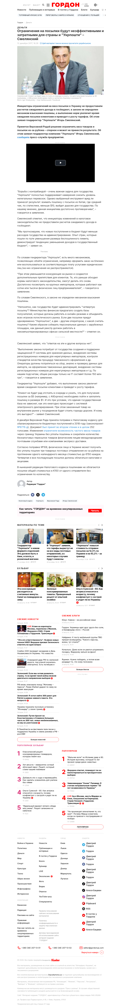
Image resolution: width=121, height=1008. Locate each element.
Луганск (64, 878)
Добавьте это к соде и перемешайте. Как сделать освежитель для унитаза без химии (40, 780)
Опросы (43, 891)
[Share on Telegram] (43, 495)
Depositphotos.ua (55, 975)
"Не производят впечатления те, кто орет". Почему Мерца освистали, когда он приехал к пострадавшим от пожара (84, 815)
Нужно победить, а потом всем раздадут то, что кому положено (80, 660)
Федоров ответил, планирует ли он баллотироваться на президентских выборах (84, 772)
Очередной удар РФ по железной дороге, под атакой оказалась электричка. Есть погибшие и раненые (37, 663)
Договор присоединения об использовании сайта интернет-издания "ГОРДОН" (49, 936)
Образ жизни (23, 878)
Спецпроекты (45, 901)
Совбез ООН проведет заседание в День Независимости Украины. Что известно (36, 652)
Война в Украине (25, 843)
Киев (62, 843)
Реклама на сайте (25, 915)
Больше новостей (38, 740)
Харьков (64, 863)
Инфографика (23, 889)
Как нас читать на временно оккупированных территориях (25, 932)
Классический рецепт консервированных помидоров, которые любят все (37, 754)
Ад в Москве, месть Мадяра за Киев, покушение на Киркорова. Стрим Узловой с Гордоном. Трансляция (84, 799)
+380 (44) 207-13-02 (62, 948)
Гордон (20, 22)
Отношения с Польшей (88, 15)
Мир (19, 858)
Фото (41, 881)
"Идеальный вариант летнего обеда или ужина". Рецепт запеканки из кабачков (39, 808)
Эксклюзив (44, 876)
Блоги (84, 9)
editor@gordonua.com (94, 948)
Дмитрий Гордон (91, 844)
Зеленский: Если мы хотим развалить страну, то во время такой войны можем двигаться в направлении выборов (36, 675)
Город (63, 838)
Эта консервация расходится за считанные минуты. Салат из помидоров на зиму (29, 594)
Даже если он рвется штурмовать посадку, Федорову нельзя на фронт (83, 650)
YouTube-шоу (45, 896)
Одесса (63, 853)
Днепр (63, 868)
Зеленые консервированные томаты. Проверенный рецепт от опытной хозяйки (59, 594)
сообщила (23, 137)
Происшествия (24, 884)
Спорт (20, 863)
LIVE (41, 871)
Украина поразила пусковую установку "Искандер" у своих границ (35, 708)
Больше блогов (82, 669)
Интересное (23, 894)
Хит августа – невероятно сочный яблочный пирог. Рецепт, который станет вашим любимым (38, 767)
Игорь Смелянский (70, 501)
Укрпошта (40, 501)
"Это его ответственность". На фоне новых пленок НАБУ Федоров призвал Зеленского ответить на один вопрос (38, 642)
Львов (63, 848)
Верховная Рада (53, 501)
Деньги (29, 22)
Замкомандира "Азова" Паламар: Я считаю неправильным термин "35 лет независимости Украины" (84, 785)
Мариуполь (65, 873)
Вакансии (21, 905)
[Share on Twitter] (38, 495)
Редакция (21, 910)
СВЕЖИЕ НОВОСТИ (28, 619)
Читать (95, 510)
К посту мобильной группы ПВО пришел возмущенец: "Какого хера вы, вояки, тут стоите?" (82, 639)
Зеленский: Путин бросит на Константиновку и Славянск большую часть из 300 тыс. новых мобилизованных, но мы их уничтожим (37, 719)
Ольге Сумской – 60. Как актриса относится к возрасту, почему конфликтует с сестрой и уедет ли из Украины (40, 794)
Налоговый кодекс (26, 501)
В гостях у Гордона (68, 9)
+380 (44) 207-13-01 (31, 948)
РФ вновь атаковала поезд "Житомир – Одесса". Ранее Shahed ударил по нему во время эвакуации (37, 686)
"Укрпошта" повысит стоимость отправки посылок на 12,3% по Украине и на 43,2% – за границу (89, 551)
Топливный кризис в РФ (30, 15)
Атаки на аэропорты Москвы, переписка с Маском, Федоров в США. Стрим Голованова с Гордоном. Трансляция (37, 630)
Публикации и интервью (42, 9)
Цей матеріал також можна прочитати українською (66, 43)
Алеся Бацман (93, 890)
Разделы (42, 838)
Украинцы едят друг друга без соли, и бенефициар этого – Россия (83, 628)
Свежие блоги (71, 615)
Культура (21, 868)
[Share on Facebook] (32, 495)
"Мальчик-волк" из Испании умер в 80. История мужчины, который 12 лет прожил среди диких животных (85, 759)
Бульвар (94, 9)
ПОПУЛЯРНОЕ (69, 751)
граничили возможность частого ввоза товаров (72, 430)
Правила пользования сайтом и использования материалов (49, 913)
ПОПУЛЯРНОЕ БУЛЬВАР (30, 745)
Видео (42, 886)
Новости (21, 9)
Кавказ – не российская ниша (79, 620)
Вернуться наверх (90, 952)
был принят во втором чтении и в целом (65, 427)
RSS (88, 908)
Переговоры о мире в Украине (60, 15)
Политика (22, 848)
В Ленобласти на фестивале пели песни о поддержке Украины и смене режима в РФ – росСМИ (38, 731)
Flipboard (91, 903)
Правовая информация (23, 921)
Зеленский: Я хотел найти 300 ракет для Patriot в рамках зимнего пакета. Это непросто (36, 698)
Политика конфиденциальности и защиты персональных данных (48, 924)
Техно (20, 873)
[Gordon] (65, 5)
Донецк (64, 858)
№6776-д (22, 427)
